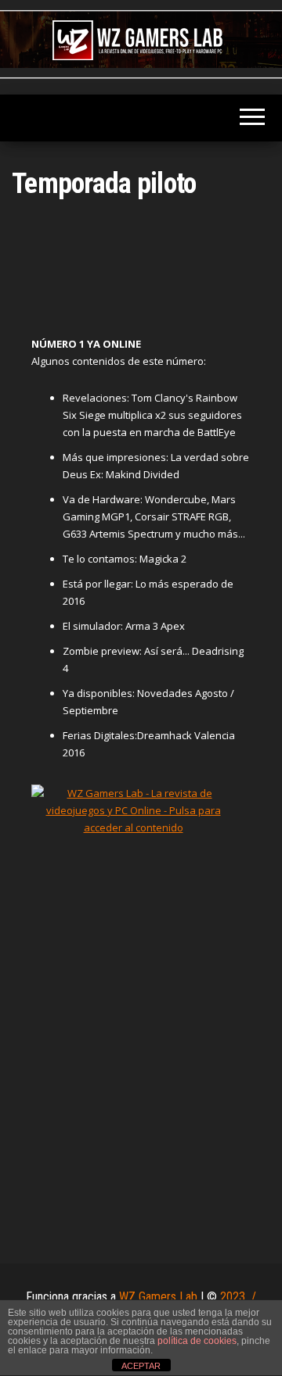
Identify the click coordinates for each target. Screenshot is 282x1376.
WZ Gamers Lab (158, 1296)
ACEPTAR (141, 1366)
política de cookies (197, 1340)
